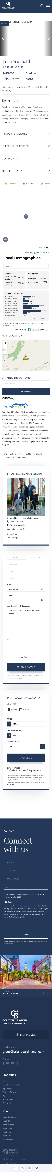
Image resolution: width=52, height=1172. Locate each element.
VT (20, 454)
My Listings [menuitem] (7, 1088)
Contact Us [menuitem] (7, 1103)
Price (9, 719)
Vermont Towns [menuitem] (9, 1092)
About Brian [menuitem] (8, 1099)
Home (4, 454)
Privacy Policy (23, 657)
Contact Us (12, 534)
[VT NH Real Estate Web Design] (26, 1152)
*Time (9, 595)
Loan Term (12, 704)
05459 (7, 457)
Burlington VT (12, 994)
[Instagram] (17, 1063)
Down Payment (14, 730)
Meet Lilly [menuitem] (7, 1132)
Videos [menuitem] (5, 1095)
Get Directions (26, 391)
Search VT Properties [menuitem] (12, 1084)
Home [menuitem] (5, 1081)
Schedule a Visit (35, 557)
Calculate (26, 757)
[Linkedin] (7, 1063)
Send (26, 935)
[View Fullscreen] (5, 352)
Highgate (38, 454)
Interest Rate (13, 741)
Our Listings (12, 537)
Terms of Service (13, 678)
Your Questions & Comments (18, 606)
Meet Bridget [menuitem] (8, 1124)
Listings (13, 454)
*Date (9, 585)
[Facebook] (3, 1063)
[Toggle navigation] (48, 5)
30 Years (14, 709)
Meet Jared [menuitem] (7, 1128)
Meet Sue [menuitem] (7, 1135)
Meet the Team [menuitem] (9, 1117)
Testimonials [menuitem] (8, 1139)
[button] (4, 38)
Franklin (27, 454)
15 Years (25, 709)
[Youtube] (12, 1063)
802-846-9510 (16, 521)
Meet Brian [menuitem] (7, 1121)
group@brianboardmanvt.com (23, 1051)
